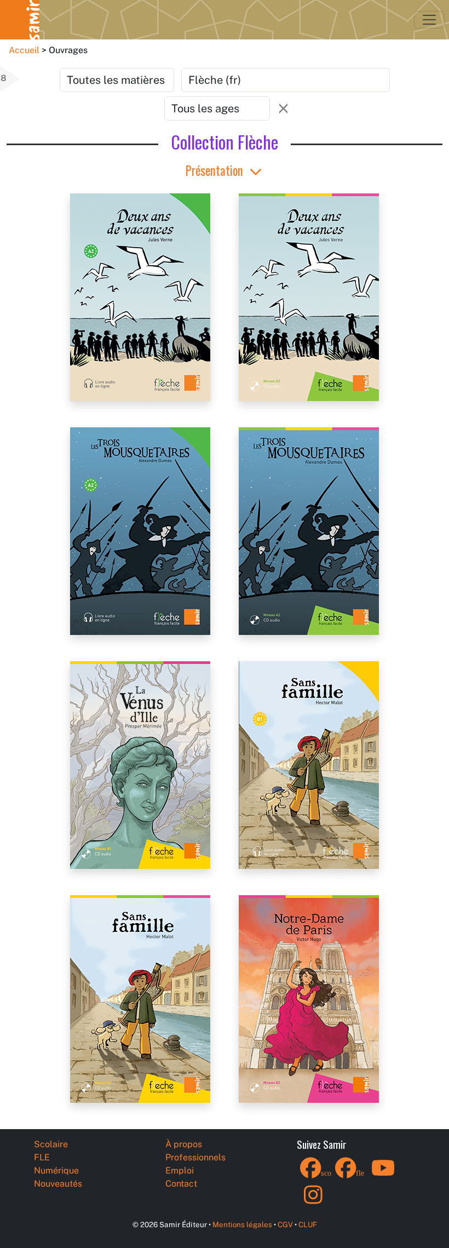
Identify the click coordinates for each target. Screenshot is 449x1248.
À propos (183, 1144)
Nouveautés (58, 1183)
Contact (181, 1183)
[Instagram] (313, 1202)
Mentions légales (242, 1224)
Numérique (56, 1170)
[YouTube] (383, 1175)
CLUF (307, 1224)
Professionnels (195, 1157)
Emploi (179, 1170)
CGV (285, 1224)
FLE (42, 1157)
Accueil (24, 50)
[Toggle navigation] (429, 19)
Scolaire (51, 1144)
